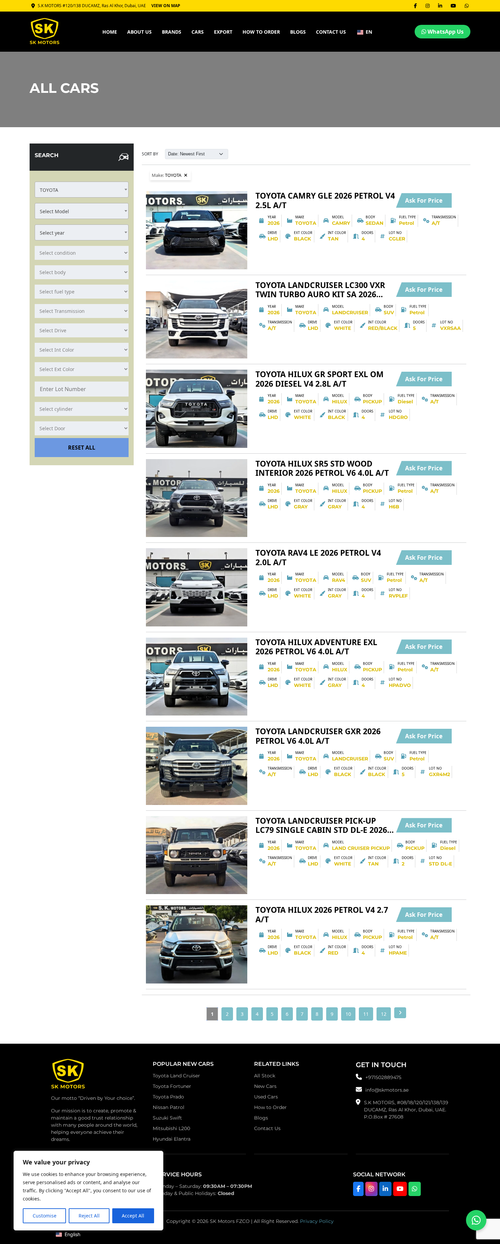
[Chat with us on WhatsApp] (415, 1189)
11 (366, 1014)
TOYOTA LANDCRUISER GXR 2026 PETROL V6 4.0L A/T (318, 736)
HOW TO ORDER (261, 32)
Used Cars (266, 1097)
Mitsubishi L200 (171, 1128)
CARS (197, 32)
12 (383, 1014)
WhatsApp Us (445, 31)
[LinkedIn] (440, 5)
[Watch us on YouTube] (400, 1189)
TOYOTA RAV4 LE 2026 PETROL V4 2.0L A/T (318, 557)
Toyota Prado (168, 1097)
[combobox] (82, 190)
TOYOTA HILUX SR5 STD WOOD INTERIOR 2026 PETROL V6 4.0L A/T (322, 468)
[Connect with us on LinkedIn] (385, 1189)
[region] (88, 1190)
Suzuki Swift (167, 1118)
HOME (109, 32)
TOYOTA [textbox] (49, 190)
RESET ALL (81, 447)
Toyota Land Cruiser (176, 1076)
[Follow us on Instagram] (371, 1189)
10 (348, 1014)
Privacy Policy (317, 1221)
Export (223, 32)
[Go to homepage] (68, 1075)
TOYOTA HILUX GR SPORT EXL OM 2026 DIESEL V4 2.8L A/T (319, 379)
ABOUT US (139, 32)
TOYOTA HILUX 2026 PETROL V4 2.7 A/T (321, 914)
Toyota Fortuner (172, 1086)
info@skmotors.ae (387, 1090)
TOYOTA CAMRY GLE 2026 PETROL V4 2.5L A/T (325, 200)
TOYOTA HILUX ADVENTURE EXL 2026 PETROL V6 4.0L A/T (316, 647)
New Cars (265, 1086)
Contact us (331, 32)
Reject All (89, 1215)
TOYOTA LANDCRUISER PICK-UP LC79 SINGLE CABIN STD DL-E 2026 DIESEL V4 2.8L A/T (321, 825)
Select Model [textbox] (54, 211)
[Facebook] (415, 5)
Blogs (298, 32)
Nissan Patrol (168, 1107)
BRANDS (171, 32)
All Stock (264, 1076)
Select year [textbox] (52, 233)
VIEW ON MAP (165, 6)
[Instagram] (427, 5)
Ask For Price (424, 200)
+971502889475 (383, 1077)
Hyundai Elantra (171, 1139)
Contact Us (267, 1128)
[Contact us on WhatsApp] (476, 1220)
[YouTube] (453, 5)
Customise (44, 1215)
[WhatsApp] (466, 5)
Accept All (133, 1215)
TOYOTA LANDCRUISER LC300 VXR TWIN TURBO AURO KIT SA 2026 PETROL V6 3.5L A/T (320, 290)
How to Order (270, 1107)
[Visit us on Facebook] (358, 1189)
